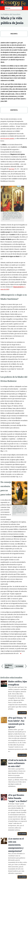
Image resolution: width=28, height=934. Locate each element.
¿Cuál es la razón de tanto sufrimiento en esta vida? (17, 763)
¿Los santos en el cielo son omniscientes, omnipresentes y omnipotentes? (16, 844)
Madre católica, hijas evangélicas (17, 683)
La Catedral (19, 666)
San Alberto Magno (8, 666)
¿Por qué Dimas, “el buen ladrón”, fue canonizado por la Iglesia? (17, 722)
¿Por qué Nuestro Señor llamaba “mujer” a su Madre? (17, 798)
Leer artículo (22, 712)
